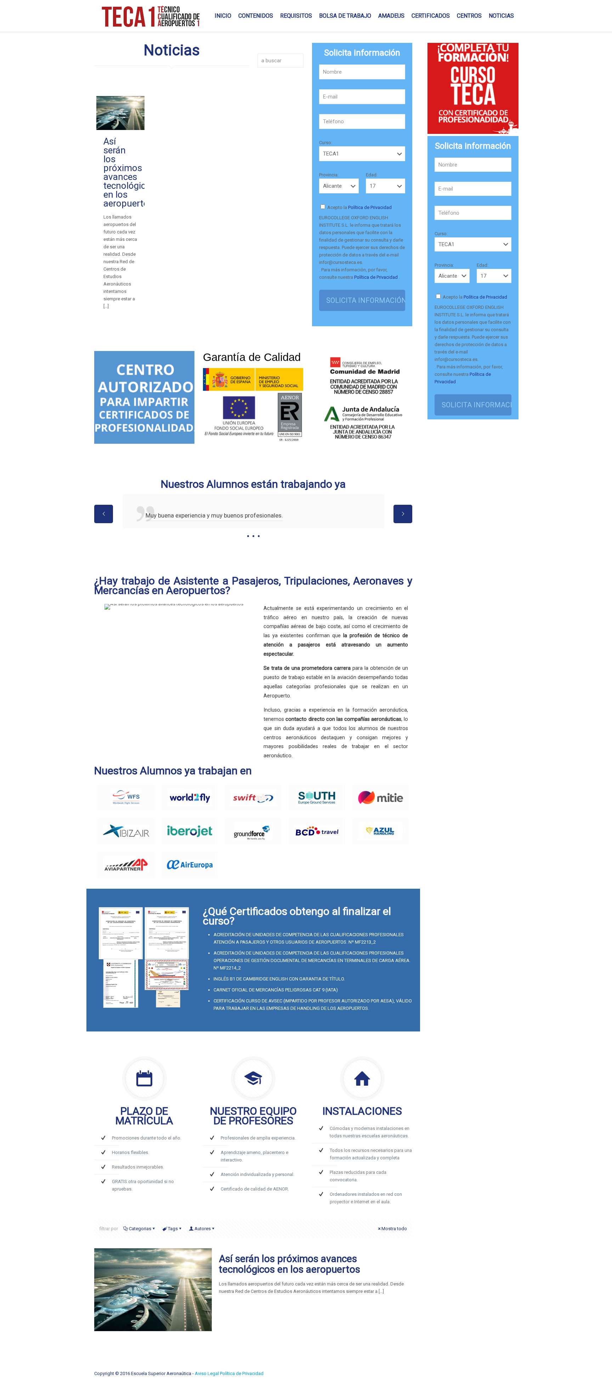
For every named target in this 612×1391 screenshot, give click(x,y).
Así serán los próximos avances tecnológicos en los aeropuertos (129, 172)
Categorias (140, 1228)
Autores (202, 1228)
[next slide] (402, 514)
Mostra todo (394, 1228)
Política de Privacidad (369, 207)
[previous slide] (103, 514)
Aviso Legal (207, 1373)
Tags (173, 1228)
